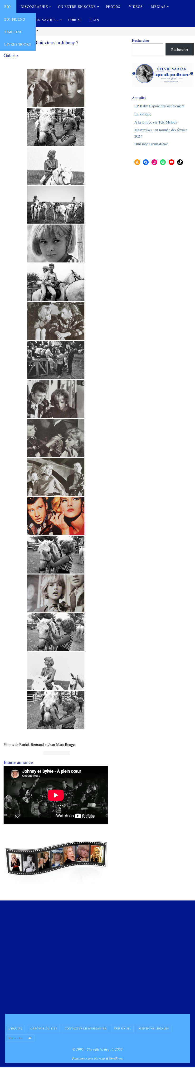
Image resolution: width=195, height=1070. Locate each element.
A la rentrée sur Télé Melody (155, 121)
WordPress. (116, 1058)
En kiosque (142, 113)
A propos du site (43, 1028)
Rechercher (140, 40)
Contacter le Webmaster (86, 1028)
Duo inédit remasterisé (151, 143)
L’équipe (15, 1028)
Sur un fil (122, 1028)
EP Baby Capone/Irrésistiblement (159, 105)
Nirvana (99, 1058)
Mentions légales (154, 1028)
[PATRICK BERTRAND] (55, 205)
